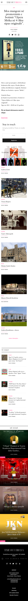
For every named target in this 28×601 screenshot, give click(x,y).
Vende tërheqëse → (14, 338)
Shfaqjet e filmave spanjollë (14, 507)
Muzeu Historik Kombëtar (9, 298)
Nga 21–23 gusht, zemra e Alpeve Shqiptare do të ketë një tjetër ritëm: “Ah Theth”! (17, 359)
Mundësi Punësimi (14, 595)
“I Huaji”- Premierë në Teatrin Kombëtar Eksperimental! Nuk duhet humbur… (14, 448)
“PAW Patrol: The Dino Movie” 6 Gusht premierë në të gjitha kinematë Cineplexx (17, 386)
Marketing (14, 590)
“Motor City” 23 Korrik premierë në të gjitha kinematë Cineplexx (17, 400)
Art (14, 7)
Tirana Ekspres (6, 202)
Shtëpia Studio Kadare (8, 266)
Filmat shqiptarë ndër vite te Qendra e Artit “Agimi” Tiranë (17, 372)
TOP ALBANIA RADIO (14, 592)
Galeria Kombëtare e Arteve (10, 330)
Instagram (4, 118)
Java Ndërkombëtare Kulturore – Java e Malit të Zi (14, 533)
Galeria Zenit (5, 170)
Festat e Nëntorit (14, 479)
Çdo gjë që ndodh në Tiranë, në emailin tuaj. (13, 129)
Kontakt (14, 588)
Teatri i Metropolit (7, 234)
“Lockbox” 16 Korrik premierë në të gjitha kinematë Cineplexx (17, 413)
